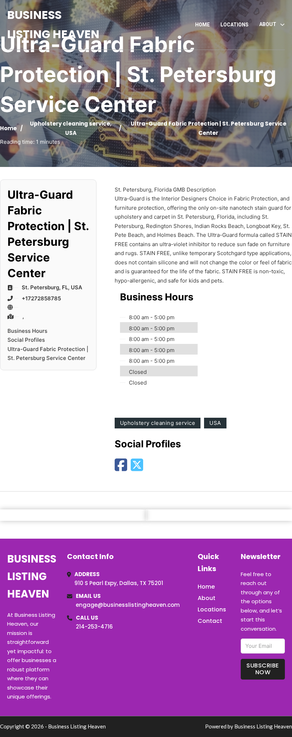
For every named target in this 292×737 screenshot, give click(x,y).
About (206, 598)
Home (202, 24)
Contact (210, 621)
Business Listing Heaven (53, 24)
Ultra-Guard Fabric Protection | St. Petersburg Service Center (47, 354)
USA (71, 133)
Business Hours (27, 330)
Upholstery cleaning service (70, 123)
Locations (234, 24)
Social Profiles (26, 339)
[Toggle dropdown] (282, 24)
